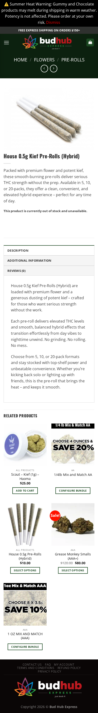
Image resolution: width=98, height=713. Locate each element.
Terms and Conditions (35, 668)
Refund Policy (69, 668)
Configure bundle (73, 490)
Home (20, 59)
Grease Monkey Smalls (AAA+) (73, 556)
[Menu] (6, 42)
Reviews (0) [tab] (16, 271)
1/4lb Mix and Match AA (73, 475)
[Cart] (90, 42)
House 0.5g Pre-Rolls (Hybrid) (25, 556)
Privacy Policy (49, 671)
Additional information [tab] (29, 260)
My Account (64, 665)
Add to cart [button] (25, 490)
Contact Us (32, 665)
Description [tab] (18, 250)
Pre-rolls (72, 59)
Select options (25, 570)
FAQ (48, 665)
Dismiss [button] (53, 22)
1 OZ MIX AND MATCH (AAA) (25, 636)
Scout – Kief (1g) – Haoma (25, 476)
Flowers (44, 59)
